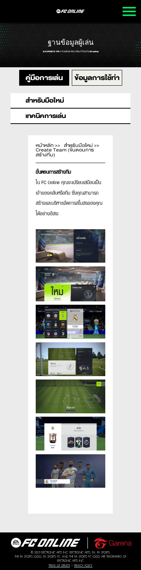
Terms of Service (59, 565)
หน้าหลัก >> (48, 145)
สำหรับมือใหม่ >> (81, 145)
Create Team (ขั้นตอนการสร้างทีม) (65, 152)
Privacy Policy (83, 565)
